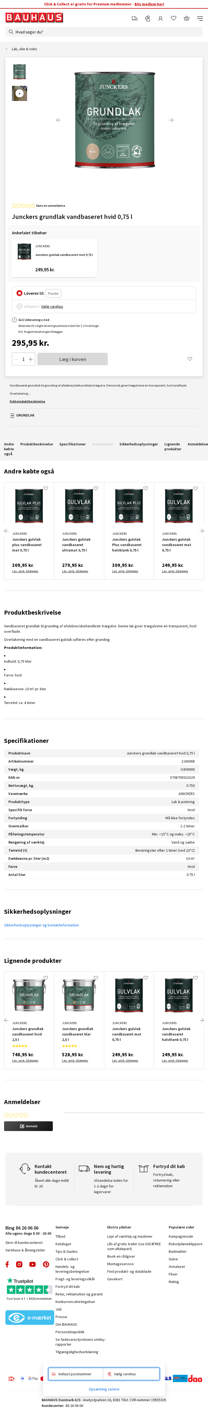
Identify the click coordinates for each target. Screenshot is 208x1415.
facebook (7, 1264)
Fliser (173, 1274)
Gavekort (114, 1279)
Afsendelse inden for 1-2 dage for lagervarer (111, 1186)
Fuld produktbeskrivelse (27, 401)
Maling (174, 1281)
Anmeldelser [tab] (22, 1102)
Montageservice (120, 1263)
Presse (61, 1316)
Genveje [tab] (62, 1227)
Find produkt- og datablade (129, 1271)
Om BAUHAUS (66, 1324)
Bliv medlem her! (149, 4)
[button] (28, 1126)
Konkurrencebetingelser (75, 1301)
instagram (19, 1264)
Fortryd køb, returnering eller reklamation (166, 1180)
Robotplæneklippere (186, 1243)
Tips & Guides (67, 1251)
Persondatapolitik (70, 1331)
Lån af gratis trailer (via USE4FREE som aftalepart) (134, 1246)
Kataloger (64, 1243)
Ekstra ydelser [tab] (119, 1227)
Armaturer (177, 1266)
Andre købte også (9, 449)
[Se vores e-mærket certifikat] (29, 1318)
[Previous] (58, 120)
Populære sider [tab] (181, 1227)
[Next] (171, 120)
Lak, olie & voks (24, 49)
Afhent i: (32, 306)
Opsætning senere (104, 1389)
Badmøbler (178, 1251)
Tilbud (60, 1236)
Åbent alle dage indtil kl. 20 (52, 1183)
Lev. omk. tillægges (25, 571)
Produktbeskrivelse (36, 444)
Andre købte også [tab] (29, 471)
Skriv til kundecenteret (24, 1242)
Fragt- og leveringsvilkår (75, 1279)
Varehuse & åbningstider (25, 1250)
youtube (32, 1264)
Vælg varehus (52, 306)
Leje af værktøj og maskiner (129, 1236)
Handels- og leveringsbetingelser (73, 1269)
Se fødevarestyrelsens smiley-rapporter (81, 1342)
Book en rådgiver (121, 1256)
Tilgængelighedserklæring (77, 1351)
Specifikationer (72, 444)
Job (59, 1309)
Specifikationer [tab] (26, 740)
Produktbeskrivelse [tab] (32, 612)
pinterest (46, 1264)
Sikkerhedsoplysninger (138, 444)
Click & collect (67, 1259)
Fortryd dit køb (68, 1286)
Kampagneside (181, 1236)
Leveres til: (34, 293)
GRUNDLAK (25, 415)
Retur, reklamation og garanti (79, 1294)
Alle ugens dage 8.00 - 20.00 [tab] (28, 1230)
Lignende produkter (172, 446)
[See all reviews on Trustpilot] (29, 1286)
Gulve (173, 1259)
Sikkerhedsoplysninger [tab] (37, 911)
